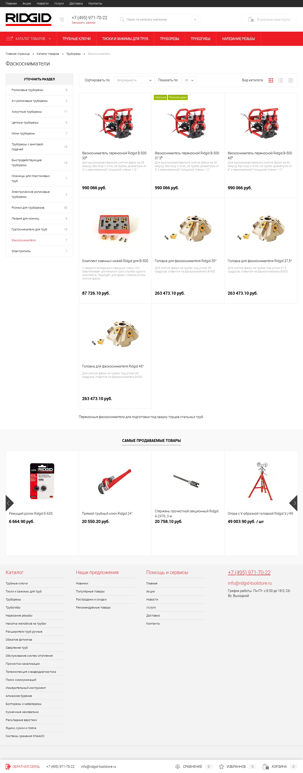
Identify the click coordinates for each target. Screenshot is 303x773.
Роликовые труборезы (27, 90)
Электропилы (21, 251)
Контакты (95, 3)
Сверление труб (17, 647)
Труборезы (169, 39)
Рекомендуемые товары (93, 607)
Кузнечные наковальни (22, 712)
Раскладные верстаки (21, 720)
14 (65, 162)
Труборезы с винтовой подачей (27, 147)
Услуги (59, 3)
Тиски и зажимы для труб (125, 39)
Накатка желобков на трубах (26, 623)
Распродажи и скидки (91, 599)
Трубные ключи (76, 39)
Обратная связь (26, 767)
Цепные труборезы (25, 122)
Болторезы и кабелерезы (24, 704)
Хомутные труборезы (27, 111)
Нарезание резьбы (238, 39)
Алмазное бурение (19, 696)
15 (65, 147)
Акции (26, 3)
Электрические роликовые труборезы (31, 194)
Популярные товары (90, 591)
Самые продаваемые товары (151, 440)
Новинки (82, 583)
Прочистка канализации (23, 663)
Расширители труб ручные (24, 631)
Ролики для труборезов (28, 207)
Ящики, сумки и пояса (21, 728)
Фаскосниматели (24, 240)
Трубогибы (200, 39)
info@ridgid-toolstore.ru (250, 583)
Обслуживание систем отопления (29, 655)
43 (65, 207)
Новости (43, 3)
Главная (11, 3)
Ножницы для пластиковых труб (31, 178)
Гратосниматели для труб (29, 229)
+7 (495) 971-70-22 (249, 572)
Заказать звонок (84, 22)
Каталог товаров (31, 39)
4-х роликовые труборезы (30, 101)
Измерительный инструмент (26, 688)
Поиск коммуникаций (21, 680)
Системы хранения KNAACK (25, 736)
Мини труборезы (23, 133)
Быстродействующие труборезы (27, 162)
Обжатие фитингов (19, 639)
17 (65, 111)
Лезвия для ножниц (25, 218)
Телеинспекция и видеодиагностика (31, 672)
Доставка (76, 3)
